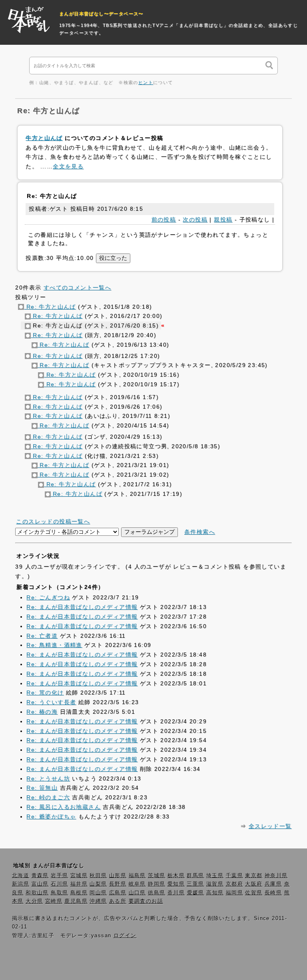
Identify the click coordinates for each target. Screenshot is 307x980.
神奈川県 (276, 875)
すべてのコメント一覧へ (77, 287)
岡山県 (98, 893)
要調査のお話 (146, 901)
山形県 (117, 875)
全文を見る (68, 166)
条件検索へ (199, 532)
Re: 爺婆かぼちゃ (51, 816)
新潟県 (20, 884)
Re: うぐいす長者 (51, 702)
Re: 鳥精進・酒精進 (54, 645)
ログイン (125, 935)
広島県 (117, 893)
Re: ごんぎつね (48, 597)
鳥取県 (59, 893)
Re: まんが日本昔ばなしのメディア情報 (82, 607)
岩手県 (59, 875)
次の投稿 (195, 219)
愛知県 (176, 884)
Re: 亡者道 (42, 636)
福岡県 (234, 893)
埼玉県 (214, 875)
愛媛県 (195, 893)
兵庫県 (273, 884)
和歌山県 (37, 893)
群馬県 (195, 875)
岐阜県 (137, 884)
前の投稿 (164, 219)
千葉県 (234, 875)
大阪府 (253, 884)
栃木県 (176, 875)
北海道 (20, 875)
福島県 (137, 875)
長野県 (117, 884)
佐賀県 (253, 893)
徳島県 (156, 893)
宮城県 (79, 875)
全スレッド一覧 (270, 826)
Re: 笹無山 (42, 787)
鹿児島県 (76, 901)
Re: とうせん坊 (48, 778)
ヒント (145, 82)
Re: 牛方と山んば (50, 306)
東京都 (253, 875)
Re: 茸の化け (45, 692)
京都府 (234, 884)
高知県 (214, 893)
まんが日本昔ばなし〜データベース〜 (101, 13)
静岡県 (156, 884)
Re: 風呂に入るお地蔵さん (63, 807)
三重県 (195, 884)
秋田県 (98, 875)
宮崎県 (53, 901)
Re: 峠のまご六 (48, 797)
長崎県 (273, 893)
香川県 (176, 893)
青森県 (40, 875)
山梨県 (98, 884)
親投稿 (223, 219)
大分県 (34, 901)
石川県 (59, 884)
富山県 (40, 884)
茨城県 (156, 875)
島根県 (79, 893)
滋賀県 (214, 884)
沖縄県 (98, 901)
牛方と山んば (44, 138)
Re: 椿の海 (42, 712)
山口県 (137, 893)
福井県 (79, 884)
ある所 (117, 901)
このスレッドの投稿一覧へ (53, 521)
